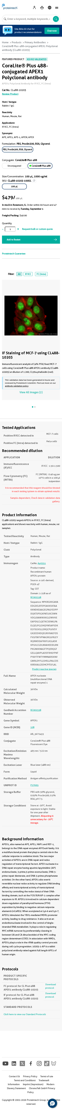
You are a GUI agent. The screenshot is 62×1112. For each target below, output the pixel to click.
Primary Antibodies (35, 42)
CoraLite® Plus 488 (41, 165)
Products (16, 42)
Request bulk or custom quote (37, 229)
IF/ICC (28, 274)
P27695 (34, 785)
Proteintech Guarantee (13, 253)
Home (5, 42)
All (19, 274)
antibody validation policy (16, 386)
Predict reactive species (44, 669)
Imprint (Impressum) (33, 1084)
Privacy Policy (30, 1076)
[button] (52, 1103)
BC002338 (35, 597)
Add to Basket (13, 239)
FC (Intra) (41, 274)
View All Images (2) (31, 392)
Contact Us (14, 1076)
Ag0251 (42, 563)
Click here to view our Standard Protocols (25, 1014)
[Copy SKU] (34, 180)
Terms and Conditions (25, 1080)
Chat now (52, 30)
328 (32, 727)
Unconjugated (14, 165)
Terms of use (46, 1076)
